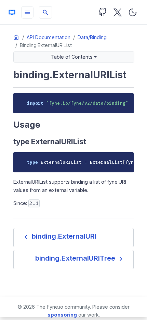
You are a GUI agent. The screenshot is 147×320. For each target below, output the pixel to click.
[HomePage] (12, 12)
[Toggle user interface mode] (132, 12)
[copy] (126, 100)
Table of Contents (72, 57)
